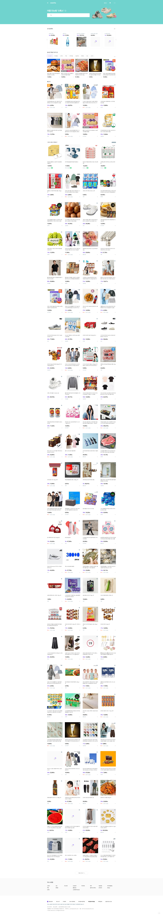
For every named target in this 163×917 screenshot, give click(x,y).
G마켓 (61, 56)
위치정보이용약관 (81, 901)
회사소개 (57, 901)
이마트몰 (71, 56)
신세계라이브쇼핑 (76, 889)
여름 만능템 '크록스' (55, 11)
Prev (47, 40)
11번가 (92, 56)
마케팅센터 (100, 901)
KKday (108, 887)
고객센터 (64, 901)
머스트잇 (66, 885)
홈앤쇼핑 (74, 887)
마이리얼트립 (109, 885)
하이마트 (83, 885)
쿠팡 (66, 56)
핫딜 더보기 (81, 873)
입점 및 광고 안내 (108, 901)
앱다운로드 (51, 901)
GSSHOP (74, 885)
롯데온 (82, 56)
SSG (87, 56)
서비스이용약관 (72, 901)
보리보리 (100, 887)
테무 (91, 885)
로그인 (105, 3)
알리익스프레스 (93, 887)
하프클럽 (56, 56)
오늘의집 (77, 56)
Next (116, 40)
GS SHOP (50, 56)
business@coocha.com (89, 908)
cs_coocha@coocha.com (73, 908)
